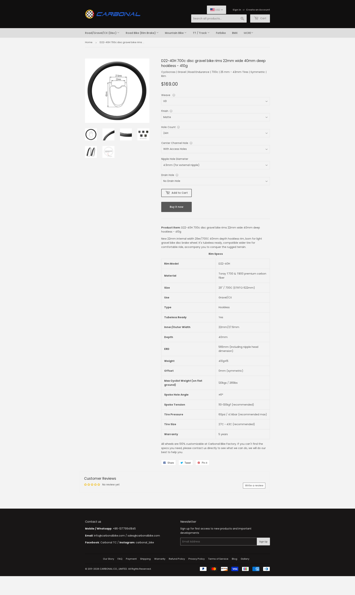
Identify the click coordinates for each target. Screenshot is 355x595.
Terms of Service (218, 559)
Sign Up (263, 541)
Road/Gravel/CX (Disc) (101, 33)
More (247, 33)
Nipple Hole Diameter (174, 159)
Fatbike (221, 33)
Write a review (254, 485)
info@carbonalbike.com (109, 535)
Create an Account (258, 9)
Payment (131, 559)
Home (88, 42)
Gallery (245, 559)
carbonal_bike (145, 542)
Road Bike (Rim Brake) (141, 33)
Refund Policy (177, 559)
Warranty (159, 559)
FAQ (120, 559)
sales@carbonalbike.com (144, 535)
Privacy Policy (196, 559)
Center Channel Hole (174, 143)
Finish (164, 111)
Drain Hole (167, 175)
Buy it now (176, 207)
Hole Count (168, 127)
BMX (235, 33)
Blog (234, 559)
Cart (262, 18)
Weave (166, 95)
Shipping (145, 559)
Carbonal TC (108, 542)
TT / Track (200, 33)
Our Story (108, 559)
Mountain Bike (174, 33)
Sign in (237, 9)
